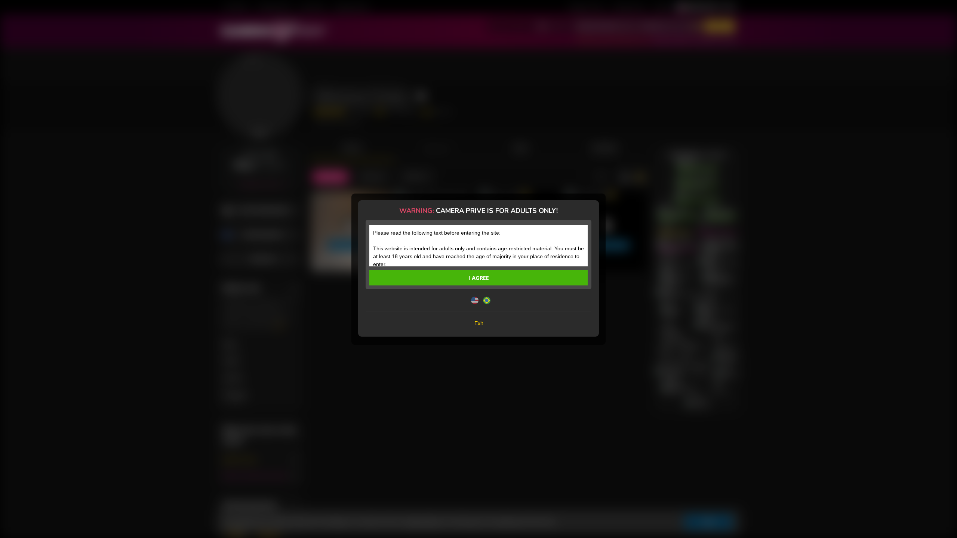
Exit (478, 323)
